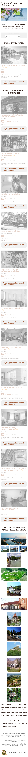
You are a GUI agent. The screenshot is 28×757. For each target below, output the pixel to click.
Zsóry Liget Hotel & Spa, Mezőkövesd (10, 154)
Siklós (19, 707)
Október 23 (23, 739)
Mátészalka (13, 718)
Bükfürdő (13, 743)
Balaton (3, 743)
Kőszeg (14, 726)
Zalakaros (21, 745)
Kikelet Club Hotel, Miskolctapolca (8, 429)
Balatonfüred (8, 743)
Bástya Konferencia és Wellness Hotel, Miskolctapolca (13, 469)
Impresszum (17, 736)
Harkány (13, 744)
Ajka (26, 721)
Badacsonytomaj (5, 712)
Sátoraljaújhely (5, 715)
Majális (3, 69)
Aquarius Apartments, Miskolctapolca (9, 509)
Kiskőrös (24, 707)
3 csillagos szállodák (19, 24)
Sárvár (6, 745)
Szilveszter (9, 740)
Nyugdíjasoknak (21, 740)
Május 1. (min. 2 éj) (6, 233)
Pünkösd (5, 740)
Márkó (9, 726)
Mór (23, 723)
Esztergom (21, 743)
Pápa (20, 712)
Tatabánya (4, 723)
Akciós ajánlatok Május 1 (15, 4)
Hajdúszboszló (8, 744)
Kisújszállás (13, 707)
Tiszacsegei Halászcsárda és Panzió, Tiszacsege (12, 115)
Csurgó (25, 715)
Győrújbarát (14, 712)
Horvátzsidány (23, 704)
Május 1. (3, 118)
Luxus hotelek (14, 741)
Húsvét (9, 739)
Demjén (25, 712)
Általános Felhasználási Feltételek (7, 735)
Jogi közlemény (24, 735)
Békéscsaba (4, 710)
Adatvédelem (17, 735)
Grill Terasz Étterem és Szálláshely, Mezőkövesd (11, 270)
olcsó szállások (9, 28)
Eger (17, 743)
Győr (25, 743)
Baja (19, 723)
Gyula (3, 744)
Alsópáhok (19, 715)
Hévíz (17, 744)
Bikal (15, 704)
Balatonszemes (5, 707)
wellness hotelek (20, 26)
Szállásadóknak (11, 736)
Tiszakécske (24, 718)
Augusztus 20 (4, 739)
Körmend (3, 718)
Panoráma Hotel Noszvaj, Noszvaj (11, 348)
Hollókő (9, 704)
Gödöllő (13, 715)
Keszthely (21, 744)
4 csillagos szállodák (8, 26)
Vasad (2, 704)
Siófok (9, 745)
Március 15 (18, 739)
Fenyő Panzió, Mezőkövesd (11, 194)
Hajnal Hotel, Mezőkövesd (11, 231)
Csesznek (12, 721)
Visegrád (17, 745)
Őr (26, 723)
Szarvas (25, 710)
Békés (19, 721)
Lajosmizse (4, 721)
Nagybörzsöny (12, 723)
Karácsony (13, 739)
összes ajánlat (19, 28)
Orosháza (15, 710)
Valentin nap (15, 740)
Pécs (25, 744)
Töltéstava (4, 726)
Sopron (13, 745)
